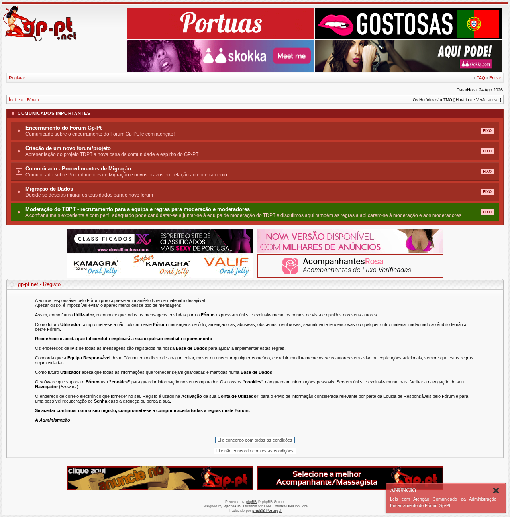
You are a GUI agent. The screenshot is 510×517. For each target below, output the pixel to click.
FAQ (481, 77)
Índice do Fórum (24, 99)
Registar (17, 77)
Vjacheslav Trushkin (240, 506)
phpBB (251, 502)
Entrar (495, 77)
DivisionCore (297, 506)
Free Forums (274, 506)
